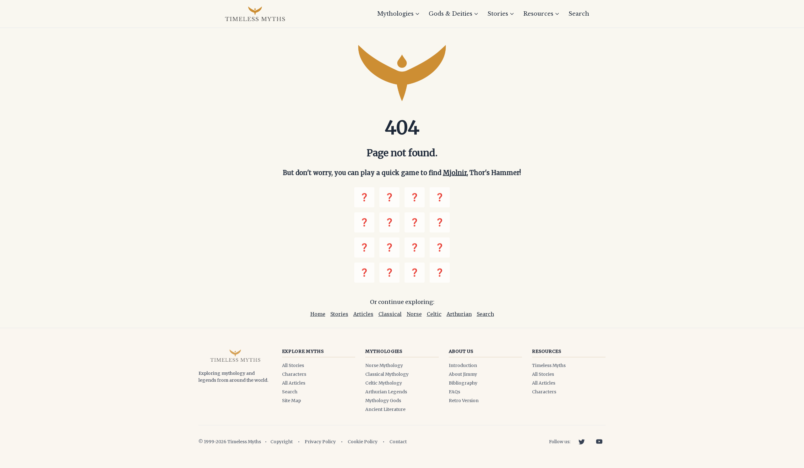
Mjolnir (455, 173)
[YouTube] (599, 441)
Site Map (291, 400)
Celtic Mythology (383, 383)
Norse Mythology (384, 365)
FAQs (454, 392)
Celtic (434, 314)
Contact (398, 441)
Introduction (463, 365)
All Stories (293, 365)
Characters (294, 374)
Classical (390, 314)
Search (578, 13)
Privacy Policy (320, 441)
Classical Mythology (387, 374)
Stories (497, 13)
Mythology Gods (383, 400)
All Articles (293, 383)
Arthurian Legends (386, 392)
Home (317, 314)
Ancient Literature (385, 409)
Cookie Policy (363, 441)
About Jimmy (463, 374)
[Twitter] (581, 441)
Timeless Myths (549, 365)
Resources (538, 13)
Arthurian (459, 314)
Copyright (281, 441)
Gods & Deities (450, 13)
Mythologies (395, 13)
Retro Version (464, 400)
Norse (414, 314)
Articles (363, 314)
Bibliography (463, 383)
